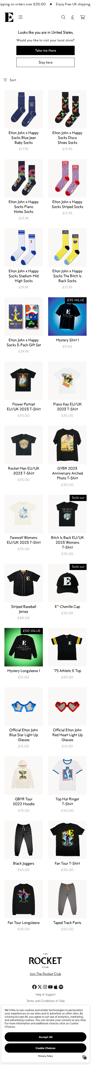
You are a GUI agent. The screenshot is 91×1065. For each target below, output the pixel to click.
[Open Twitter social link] (40, 987)
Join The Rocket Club (45, 974)
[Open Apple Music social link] (56, 987)
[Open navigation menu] (20, 17)
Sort (13, 80)
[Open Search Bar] (63, 17)
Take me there (45, 50)
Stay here (46, 62)
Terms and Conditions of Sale (46, 1001)
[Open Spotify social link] (61, 987)
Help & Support (45, 994)
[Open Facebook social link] (34, 987)
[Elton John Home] (8, 17)
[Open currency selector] (73, 17)
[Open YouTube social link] (50, 987)
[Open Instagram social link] (45, 987)
